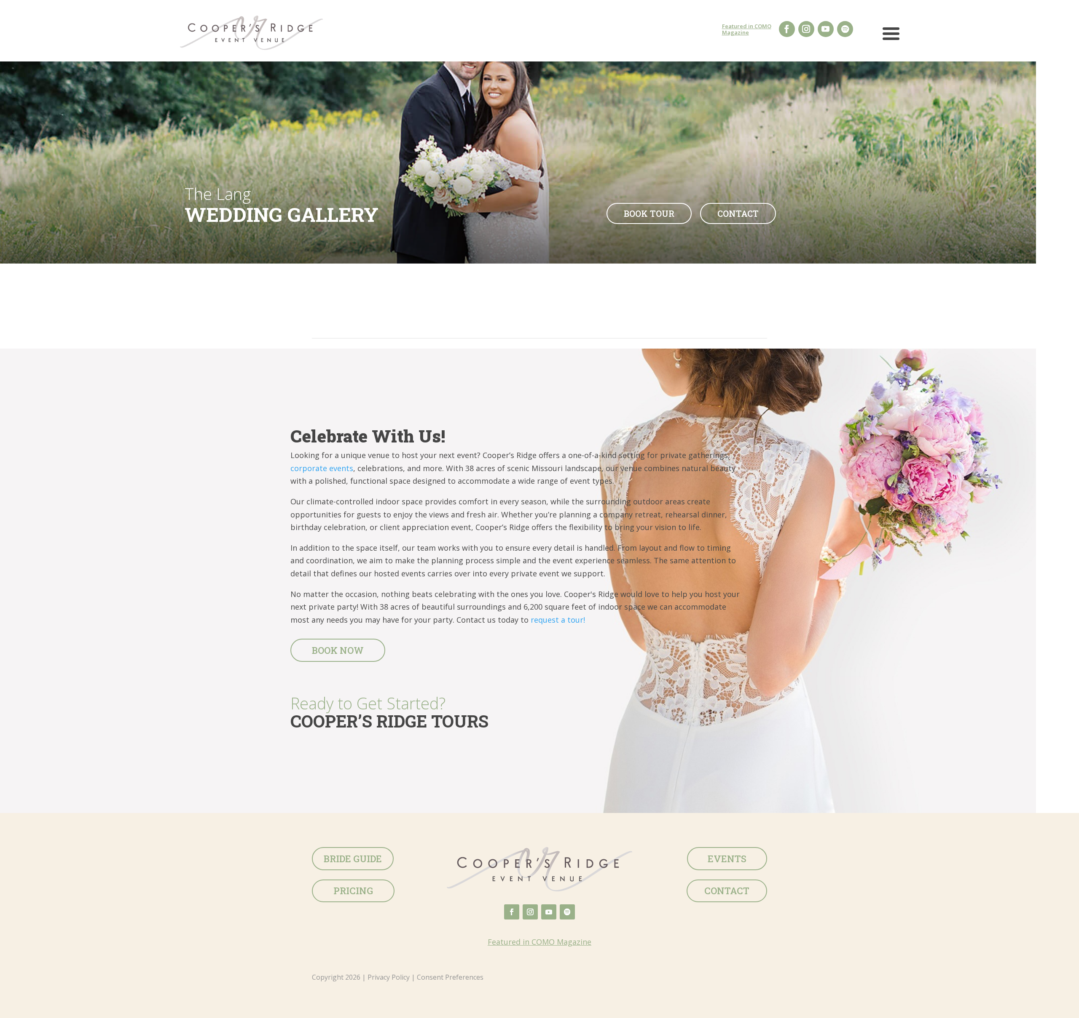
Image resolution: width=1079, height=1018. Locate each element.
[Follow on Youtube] (826, 29)
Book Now (338, 650)
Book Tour (649, 213)
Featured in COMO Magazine (746, 29)
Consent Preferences (450, 977)
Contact (738, 213)
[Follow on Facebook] (787, 29)
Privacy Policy (389, 977)
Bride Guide (353, 859)
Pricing (353, 891)
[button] (891, 37)
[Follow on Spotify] (845, 29)
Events (727, 859)
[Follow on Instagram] (806, 29)
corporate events (321, 468)
